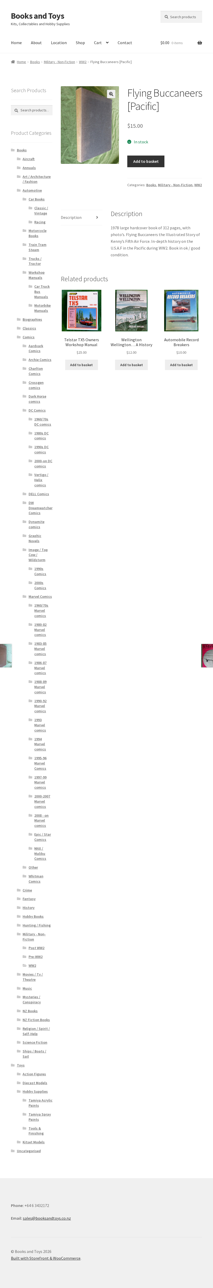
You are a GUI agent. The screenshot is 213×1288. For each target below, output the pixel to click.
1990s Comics (40, 571)
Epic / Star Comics (42, 837)
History (29, 907)
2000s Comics (40, 585)
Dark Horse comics (37, 399)
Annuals (29, 167)
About (36, 42)
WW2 (82, 61)
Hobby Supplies (35, 1091)
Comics (29, 337)
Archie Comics (40, 359)
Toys (21, 1065)
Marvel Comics (40, 596)
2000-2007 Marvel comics (42, 801)
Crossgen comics (36, 385)
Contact (125, 42)
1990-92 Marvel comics (40, 706)
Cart (98, 42)
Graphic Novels (35, 538)
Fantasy (29, 898)
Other (33, 867)
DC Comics (37, 410)
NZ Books (30, 1011)
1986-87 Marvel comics (40, 667)
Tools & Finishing (36, 1131)
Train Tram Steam (37, 247)
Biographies (32, 319)
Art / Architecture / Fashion (37, 179)
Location (59, 42)
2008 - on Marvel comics (41, 820)
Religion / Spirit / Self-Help (36, 1031)
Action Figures (34, 1074)
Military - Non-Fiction (59, 61)
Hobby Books (33, 916)
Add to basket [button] (81, 365)
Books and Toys (37, 16)
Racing (39, 222)
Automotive (32, 190)
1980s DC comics (41, 436)
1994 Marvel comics (40, 744)
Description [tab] (71, 217)
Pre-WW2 (36, 956)
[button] (111, 94)
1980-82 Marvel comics (40, 629)
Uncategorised (29, 1151)
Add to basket (146, 161)
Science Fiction (35, 1042)
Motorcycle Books (37, 233)
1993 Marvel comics (40, 725)
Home (16, 42)
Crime (27, 890)
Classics (29, 328)
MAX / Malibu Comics (40, 853)
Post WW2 (36, 947)
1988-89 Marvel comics (40, 686)
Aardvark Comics (36, 348)
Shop (80, 42)
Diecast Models (35, 1083)
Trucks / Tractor (35, 261)
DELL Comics (39, 494)
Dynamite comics (36, 524)
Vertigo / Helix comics (41, 479)
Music (27, 988)
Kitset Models (34, 1142)
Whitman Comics (36, 879)
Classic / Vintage (41, 211)
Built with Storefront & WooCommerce (46, 1258)
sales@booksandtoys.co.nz (47, 1218)
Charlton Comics (36, 371)
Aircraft (29, 159)
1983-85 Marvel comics (40, 648)
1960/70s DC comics (42, 422)
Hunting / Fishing (37, 925)
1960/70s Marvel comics (41, 610)
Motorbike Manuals (42, 308)
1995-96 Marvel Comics (40, 763)
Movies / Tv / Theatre (33, 977)
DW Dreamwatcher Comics (40, 507)
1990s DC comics (41, 449)
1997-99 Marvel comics (40, 782)
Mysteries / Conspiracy (32, 999)
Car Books (37, 199)
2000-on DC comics (43, 463)
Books (35, 61)
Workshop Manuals (37, 275)
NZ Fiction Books (36, 1019)
